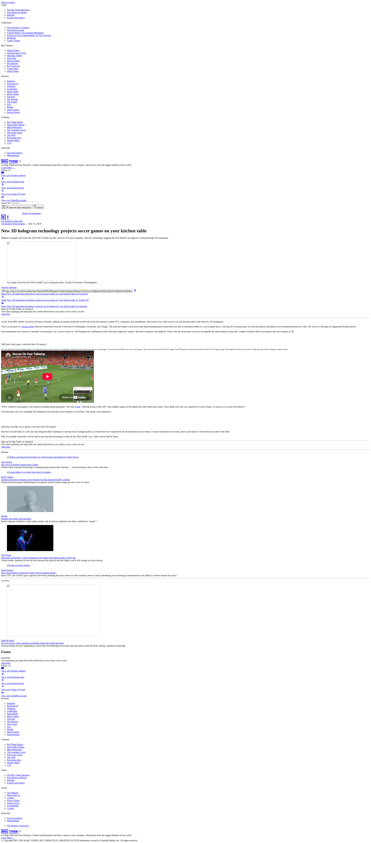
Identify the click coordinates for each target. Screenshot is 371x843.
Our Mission (12, 792)
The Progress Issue (15, 30)
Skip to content (8, 2)
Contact (10, 798)
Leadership (12, 89)
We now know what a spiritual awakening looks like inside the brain (32, 643)
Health (10, 107)
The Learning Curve (16, 130)
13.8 (9, 143)
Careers (10, 808)
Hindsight (11, 38)
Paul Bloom (12, 63)
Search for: (6, 203)
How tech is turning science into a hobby (20, 464)
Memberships (13, 155)
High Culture (13, 94)
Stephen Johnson (9, 287)
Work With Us (13, 795)
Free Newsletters (14, 153)
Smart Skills (12, 91)
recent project (28, 326)
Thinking (11, 86)
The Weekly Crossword (18, 825)
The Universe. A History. (18, 27)
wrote (77, 407)
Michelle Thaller (14, 55)
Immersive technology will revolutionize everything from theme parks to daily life (38, 558)
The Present (12, 99)
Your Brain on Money (17, 12)
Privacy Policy (13, 800)
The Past (11, 96)
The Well (11, 135)
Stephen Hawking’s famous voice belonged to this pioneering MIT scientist (35, 479)
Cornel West (12, 68)
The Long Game (14, 132)
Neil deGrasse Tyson (16, 53)
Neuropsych (12, 83)
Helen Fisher (13, 71)
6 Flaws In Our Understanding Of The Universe (29, 35)
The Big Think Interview (18, 10)
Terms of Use (13, 803)
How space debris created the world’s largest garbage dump (28, 573)
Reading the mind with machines (16, 518)
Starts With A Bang (15, 125)
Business (11, 81)
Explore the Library (16, 17)
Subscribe (18, 221)
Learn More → (8, 167)
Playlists (10, 15)
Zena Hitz (11, 58)
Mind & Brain (7, 640)
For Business (7, 221)
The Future (12, 102)
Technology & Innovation (13, 224)
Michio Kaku (13, 50)
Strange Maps (13, 140)
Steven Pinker (13, 61)
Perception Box (14, 138)
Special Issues (13, 112)
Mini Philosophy (14, 127)
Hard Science (13, 110)
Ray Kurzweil (13, 66)
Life (9, 104)
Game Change (13, 40)
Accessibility (13, 806)
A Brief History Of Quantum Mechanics (25, 33)
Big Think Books (15, 122)
